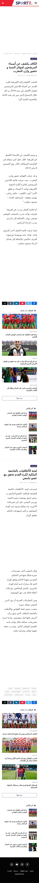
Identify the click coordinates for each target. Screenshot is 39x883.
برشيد (34, 694)
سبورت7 (28, 694)
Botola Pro (26, 688)
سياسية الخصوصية (19, 874)
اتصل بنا (10, 871)
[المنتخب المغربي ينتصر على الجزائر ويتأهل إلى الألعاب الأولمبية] (19, 374)
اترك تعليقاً (19, 398)
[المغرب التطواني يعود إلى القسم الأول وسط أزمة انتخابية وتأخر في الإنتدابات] (19, 745)
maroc (10, 688)
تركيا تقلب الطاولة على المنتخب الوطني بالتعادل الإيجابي (21, 335)
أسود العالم (17, 53)
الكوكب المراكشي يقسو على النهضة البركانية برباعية (20, 734)
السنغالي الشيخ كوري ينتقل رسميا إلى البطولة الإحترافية (22, 786)
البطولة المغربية (16, 691)
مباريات (32, 871)
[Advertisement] (19, 29)
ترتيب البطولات (24, 871)
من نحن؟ (16, 871)
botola (34, 688)
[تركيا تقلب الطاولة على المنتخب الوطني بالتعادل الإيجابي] (19, 321)
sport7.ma (26, 691)
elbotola (17, 688)
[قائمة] (35, 3)
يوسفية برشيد (8, 694)
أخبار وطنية (33, 466)
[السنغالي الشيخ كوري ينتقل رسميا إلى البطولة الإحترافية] (19, 772)
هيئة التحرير (31, 482)
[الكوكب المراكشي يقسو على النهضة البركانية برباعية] (33, 427)
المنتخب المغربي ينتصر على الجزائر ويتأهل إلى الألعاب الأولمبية (22, 389)
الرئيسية (35, 53)
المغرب (7, 691)
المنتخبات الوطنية (26, 53)
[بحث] (3, 3)
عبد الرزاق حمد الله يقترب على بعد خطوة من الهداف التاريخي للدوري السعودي (20, 362)
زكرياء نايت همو (30, 75)
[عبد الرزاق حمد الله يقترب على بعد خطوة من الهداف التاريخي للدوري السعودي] (19, 348)
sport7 (34, 691)
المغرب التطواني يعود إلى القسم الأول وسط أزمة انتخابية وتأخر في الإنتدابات (21, 759)
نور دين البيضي (19, 694)
